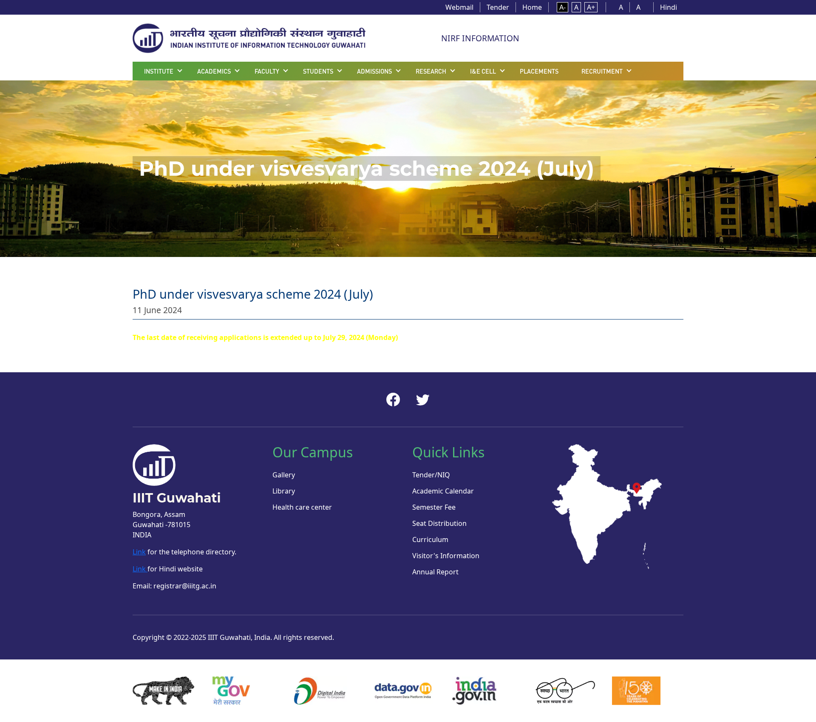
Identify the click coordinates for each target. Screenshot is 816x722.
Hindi (668, 7)
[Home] (249, 37)
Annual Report (435, 571)
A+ (591, 7)
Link (139, 551)
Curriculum (430, 539)
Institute (158, 71)
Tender (498, 7)
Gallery (283, 474)
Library (283, 491)
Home (532, 7)
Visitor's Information (445, 555)
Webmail (459, 7)
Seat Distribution (439, 523)
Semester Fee (434, 507)
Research (431, 71)
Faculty (267, 71)
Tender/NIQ (431, 474)
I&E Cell (483, 71)
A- (562, 7)
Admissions (374, 71)
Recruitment (602, 71)
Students (318, 71)
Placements (539, 71)
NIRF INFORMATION (480, 38)
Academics (214, 71)
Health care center (302, 507)
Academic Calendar (443, 491)
